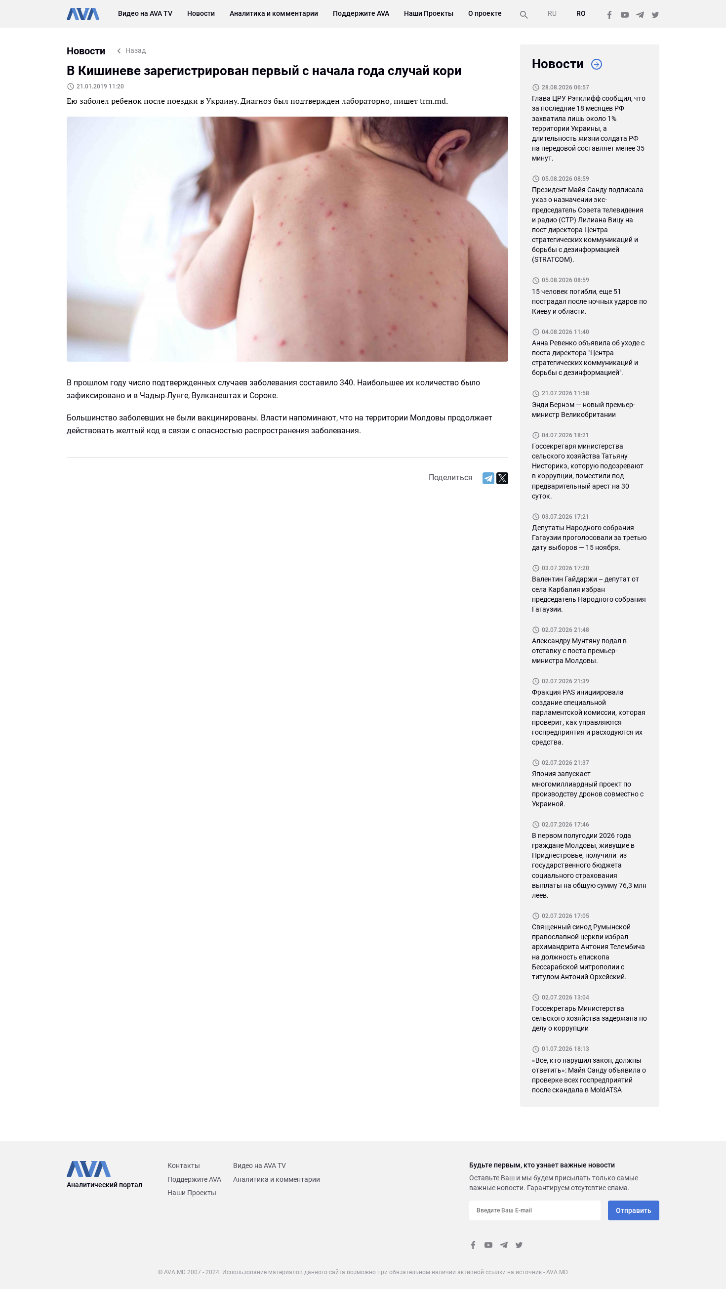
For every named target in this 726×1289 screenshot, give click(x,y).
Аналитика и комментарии (274, 13)
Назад (135, 50)
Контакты (183, 1165)
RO (581, 13)
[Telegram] (488, 478)
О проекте (485, 13)
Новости (201, 13)
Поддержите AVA (361, 13)
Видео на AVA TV (145, 13)
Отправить (633, 1210)
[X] (502, 478)
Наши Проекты (428, 13)
